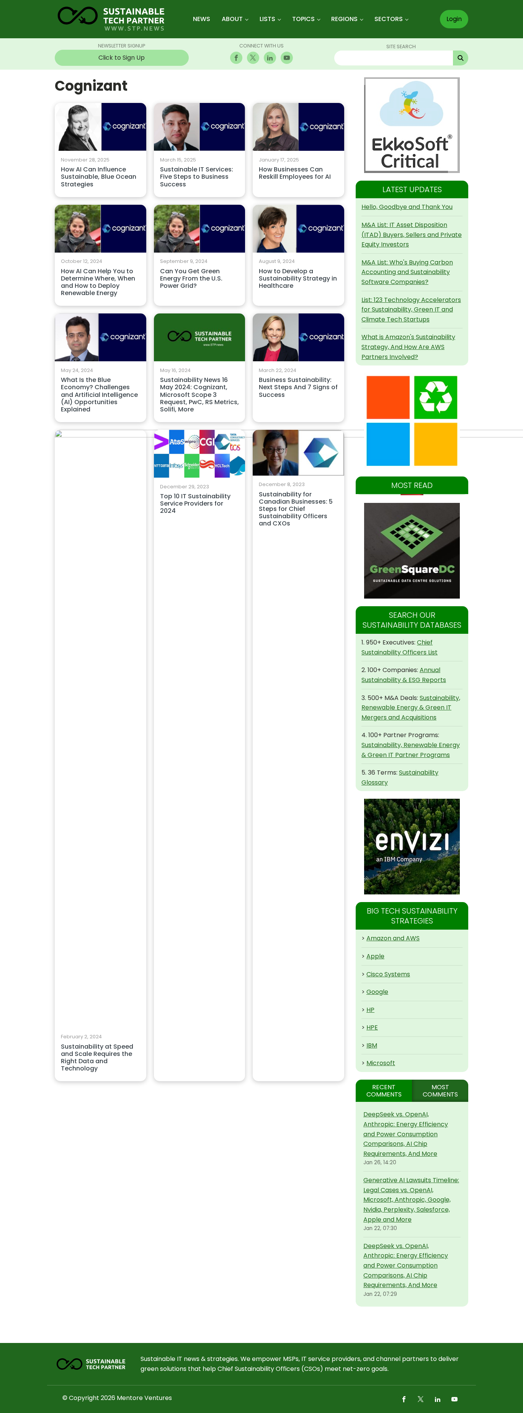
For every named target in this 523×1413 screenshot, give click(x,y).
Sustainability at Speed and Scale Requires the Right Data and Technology (97, 1058)
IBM (371, 1045)
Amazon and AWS (393, 938)
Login (454, 19)
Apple (375, 956)
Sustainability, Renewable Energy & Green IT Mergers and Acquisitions (410, 707)
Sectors (388, 19)
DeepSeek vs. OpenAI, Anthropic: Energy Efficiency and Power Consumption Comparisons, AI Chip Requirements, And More (405, 1134)
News (201, 19)
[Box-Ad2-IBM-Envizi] (412, 846)
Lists (267, 19)
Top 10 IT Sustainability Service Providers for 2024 (195, 504)
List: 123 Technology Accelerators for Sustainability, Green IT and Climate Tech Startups (411, 309)
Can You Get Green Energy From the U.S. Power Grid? (191, 279)
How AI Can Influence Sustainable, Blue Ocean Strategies (98, 177)
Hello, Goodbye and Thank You (407, 206)
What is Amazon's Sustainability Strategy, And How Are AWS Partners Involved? (408, 347)
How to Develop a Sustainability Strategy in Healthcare (298, 279)
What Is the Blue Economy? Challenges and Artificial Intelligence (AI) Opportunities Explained (99, 395)
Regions (344, 19)
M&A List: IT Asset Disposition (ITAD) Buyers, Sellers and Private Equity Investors (411, 234)
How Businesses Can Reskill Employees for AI (295, 173)
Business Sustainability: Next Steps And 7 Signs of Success (298, 387)
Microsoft (380, 1063)
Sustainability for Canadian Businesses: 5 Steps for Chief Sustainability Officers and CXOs (296, 509)
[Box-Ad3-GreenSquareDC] (412, 551)
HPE (372, 1027)
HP (370, 1009)
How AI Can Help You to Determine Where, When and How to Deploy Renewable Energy (98, 283)
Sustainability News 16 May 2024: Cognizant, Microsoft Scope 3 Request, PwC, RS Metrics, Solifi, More (199, 395)
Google (377, 991)
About (232, 19)
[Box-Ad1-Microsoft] (412, 421)
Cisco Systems (388, 974)
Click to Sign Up (121, 57)
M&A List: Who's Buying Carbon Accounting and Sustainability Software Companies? (407, 272)
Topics (303, 19)
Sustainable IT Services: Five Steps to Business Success (196, 177)
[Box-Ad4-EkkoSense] (412, 125)
